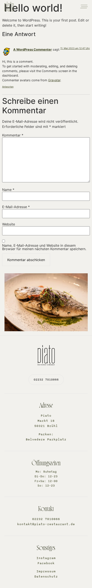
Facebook (46, 563)
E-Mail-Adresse (16, 207)
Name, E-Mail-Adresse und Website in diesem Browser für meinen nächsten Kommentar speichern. (44, 247)
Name (8, 189)
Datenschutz (46, 576)
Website (8, 224)
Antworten (7, 86)
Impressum (46, 571)
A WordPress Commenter (32, 49)
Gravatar (54, 80)
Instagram (46, 558)
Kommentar (12, 135)
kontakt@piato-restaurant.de (46, 524)
